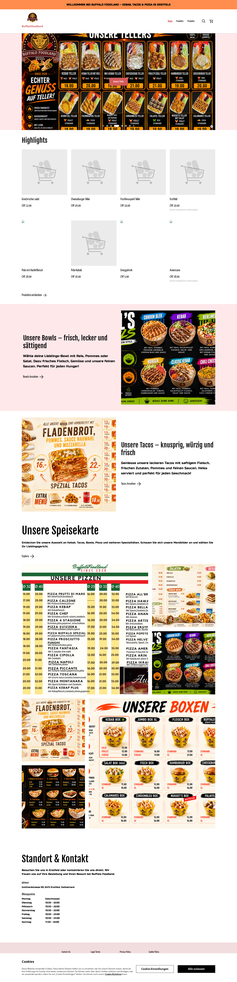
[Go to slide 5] (126, 126)
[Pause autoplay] (212, 126)
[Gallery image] (85, 629)
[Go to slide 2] (111, 126)
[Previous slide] (103, 125)
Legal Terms (95, 952)
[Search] (203, 21)
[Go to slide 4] (120, 126)
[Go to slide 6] (130, 126)
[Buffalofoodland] (32, 18)
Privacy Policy (125, 952)
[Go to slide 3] (115, 126)
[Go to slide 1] (107, 126)
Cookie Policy (154, 952)
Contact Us (66, 952)
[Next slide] (133, 125)
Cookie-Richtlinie (113, 974)
